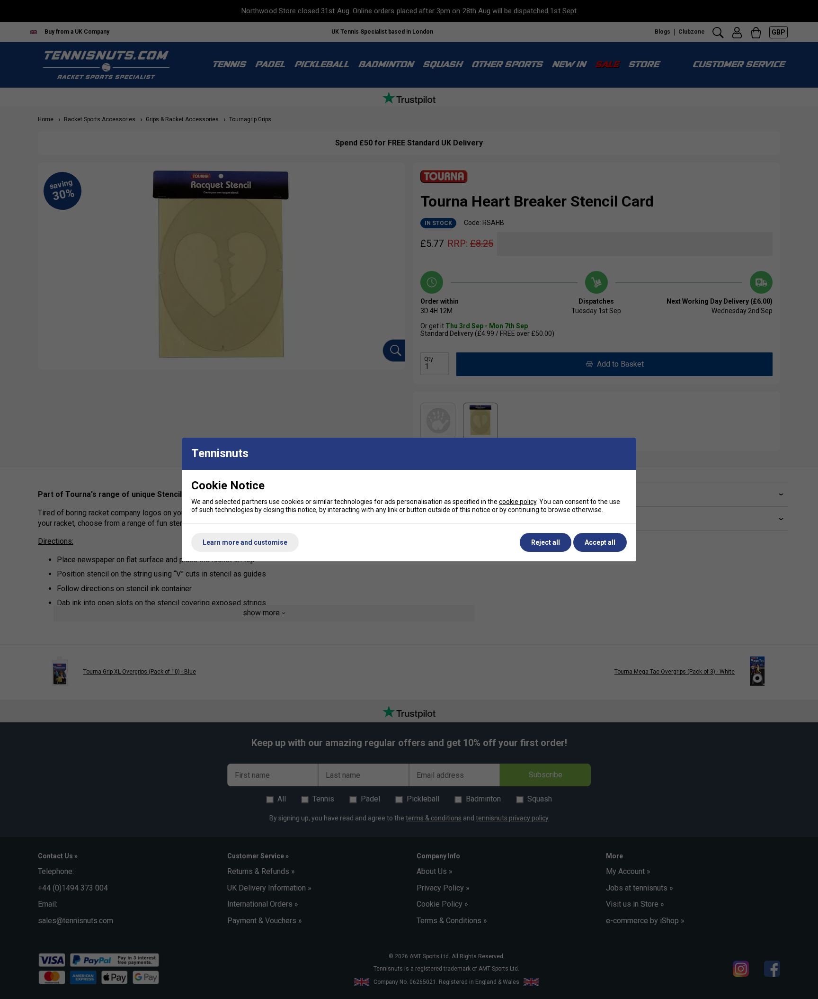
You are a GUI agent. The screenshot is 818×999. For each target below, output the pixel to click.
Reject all (545, 542)
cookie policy (517, 501)
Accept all (600, 542)
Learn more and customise (245, 542)
